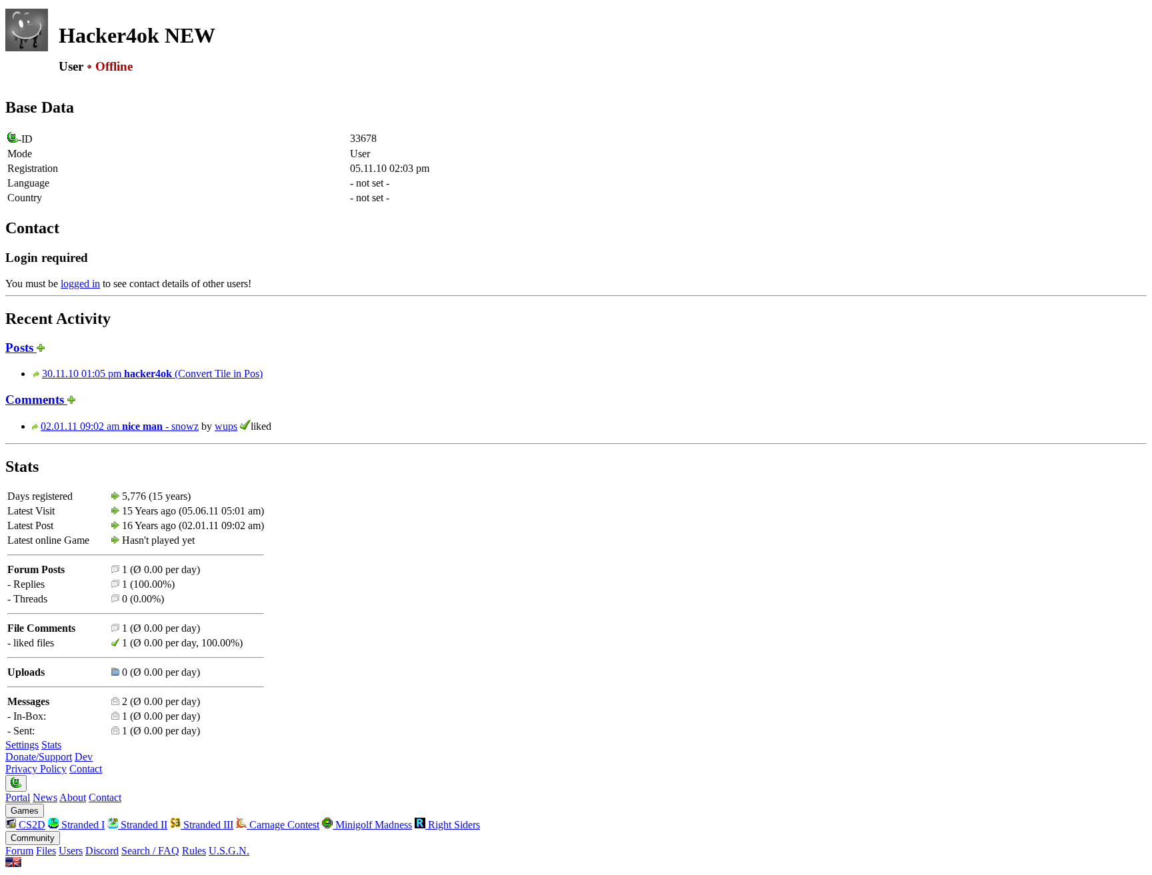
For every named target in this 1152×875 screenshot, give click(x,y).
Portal (17, 797)
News (45, 797)
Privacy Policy (36, 768)
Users (71, 850)
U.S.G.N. (229, 850)
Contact (85, 768)
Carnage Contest (283, 824)
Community (33, 838)
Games (25, 811)
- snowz (120, 426)
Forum (19, 850)
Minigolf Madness (372, 824)
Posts (21, 348)
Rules (194, 850)
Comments (36, 400)
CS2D (30, 824)
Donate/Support (38, 756)
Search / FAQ (150, 850)
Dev (84, 756)
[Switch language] (13, 863)
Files (46, 850)
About (72, 797)
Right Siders (452, 824)
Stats (51, 744)
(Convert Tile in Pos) (152, 373)
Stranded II (142, 824)
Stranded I (82, 824)
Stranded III (207, 824)
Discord (102, 850)
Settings (22, 744)
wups (226, 426)
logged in (80, 283)
